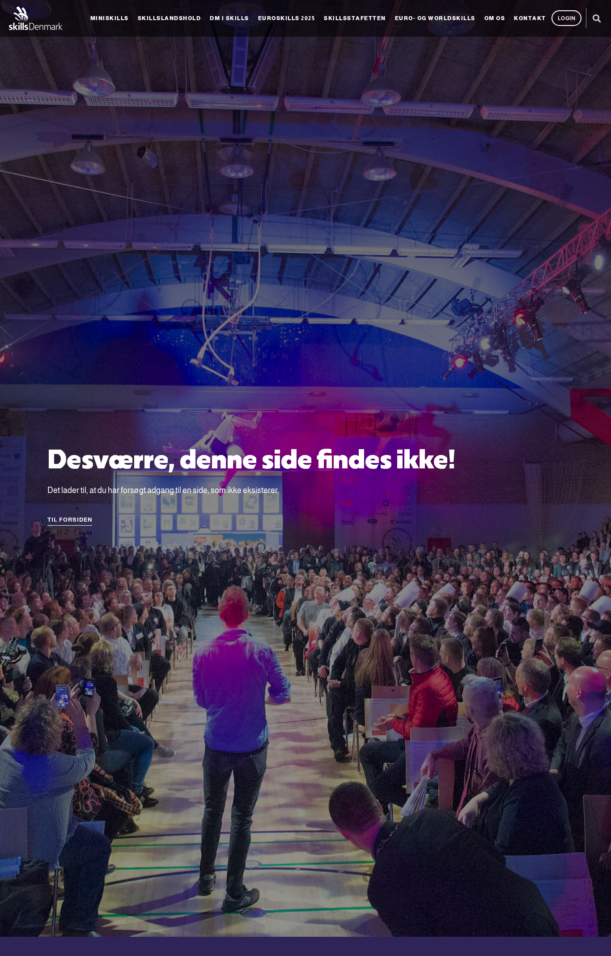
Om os (494, 18)
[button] (596, 18)
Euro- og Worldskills (435, 18)
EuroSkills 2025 (286, 18)
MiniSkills (109, 18)
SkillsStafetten (355, 18)
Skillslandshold (169, 18)
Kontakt (530, 18)
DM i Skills (229, 18)
